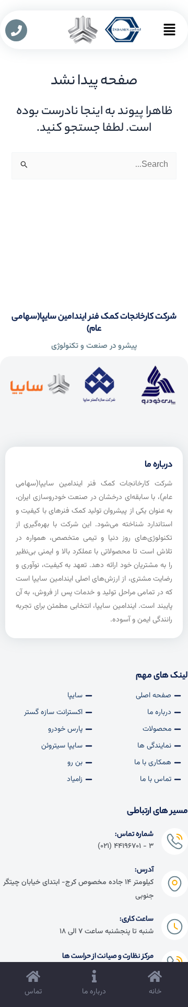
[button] (169, 33)
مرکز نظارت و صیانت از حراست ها (108, 957)
